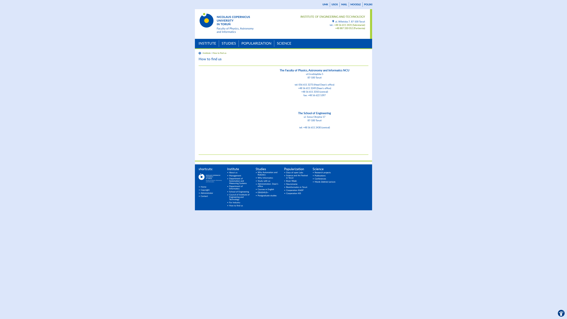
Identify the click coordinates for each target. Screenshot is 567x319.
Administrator (207, 193)
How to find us (219, 53)
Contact (204, 196)
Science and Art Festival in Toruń (297, 177)
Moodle (355, 4)
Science (284, 43)
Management (235, 176)
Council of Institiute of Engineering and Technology (239, 197)
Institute (207, 43)
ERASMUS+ (263, 193)
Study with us (264, 181)
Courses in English (266, 189)
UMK (325, 4)
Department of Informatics (236, 187)
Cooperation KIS (293, 193)
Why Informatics (265, 178)
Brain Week (291, 181)
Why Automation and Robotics (267, 173)
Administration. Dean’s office (268, 185)
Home (203, 187)
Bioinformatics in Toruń (296, 187)
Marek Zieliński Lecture (325, 182)
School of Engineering (239, 192)
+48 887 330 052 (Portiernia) (350, 28)
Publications (320, 176)
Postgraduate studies (267, 196)
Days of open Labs (294, 173)
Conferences (320, 179)
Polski (368, 4)
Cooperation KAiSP (294, 190)
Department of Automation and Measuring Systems (238, 181)
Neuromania (291, 184)
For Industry (234, 203)
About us (233, 173)
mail (344, 4)
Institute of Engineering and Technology (332, 17)
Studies (229, 43)
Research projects (323, 173)
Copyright (205, 190)
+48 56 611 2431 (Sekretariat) (349, 25)
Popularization (256, 43)
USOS (334, 4)
